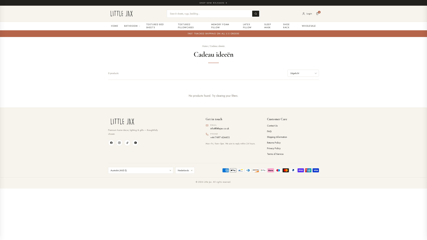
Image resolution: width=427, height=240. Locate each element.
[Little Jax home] (121, 14)
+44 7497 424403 (220, 137)
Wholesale (309, 26)
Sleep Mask (267, 26)
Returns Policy (274, 142)
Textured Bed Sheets (155, 26)
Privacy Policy (274, 148)
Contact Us (272, 125)
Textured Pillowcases (186, 26)
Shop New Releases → (213, 3)
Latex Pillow (247, 26)
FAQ (269, 131)
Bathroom (131, 26)
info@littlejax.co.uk (219, 128)
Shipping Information (277, 137)
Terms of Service (275, 154)
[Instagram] (119, 143)
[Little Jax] (152, 122)
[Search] (255, 14)
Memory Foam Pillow (220, 26)
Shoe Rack (286, 26)
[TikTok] (127, 143)
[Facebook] (111, 143)
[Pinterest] (135, 143)
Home (114, 26)
